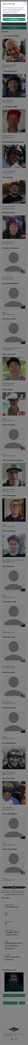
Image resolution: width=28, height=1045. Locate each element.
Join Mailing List (14, 19)
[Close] (25, 3)
